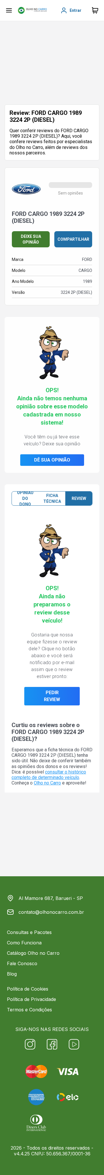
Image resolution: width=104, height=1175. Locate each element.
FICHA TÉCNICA (52, 498)
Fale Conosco (22, 963)
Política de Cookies (27, 989)
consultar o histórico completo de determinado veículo (49, 774)
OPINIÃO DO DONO (25, 498)
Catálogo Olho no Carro (33, 953)
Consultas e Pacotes (29, 932)
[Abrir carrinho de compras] (95, 10)
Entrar (75, 10)
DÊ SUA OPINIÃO (52, 460)
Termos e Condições (29, 1010)
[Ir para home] (32, 10)
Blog (12, 974)
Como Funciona (24, 943)
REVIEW (79, 498)
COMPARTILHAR (73, 239)
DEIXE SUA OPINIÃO (31, 239)
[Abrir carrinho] (9, 10)
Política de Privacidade (31, 999)
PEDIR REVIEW (52, 696)
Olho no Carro (47, 783)
